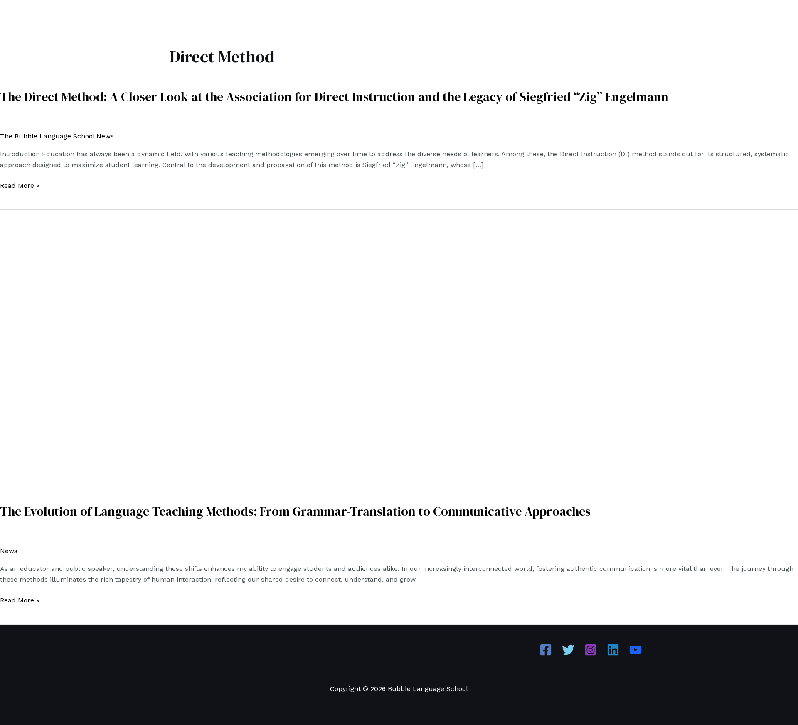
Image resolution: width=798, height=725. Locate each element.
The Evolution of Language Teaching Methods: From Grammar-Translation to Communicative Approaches (295, 511)
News (8, 551)
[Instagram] (590, 650)
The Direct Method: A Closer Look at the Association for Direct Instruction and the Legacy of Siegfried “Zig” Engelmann (334, 96)
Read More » (19, 185)
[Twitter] (568, 650)
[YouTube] (635, 650)
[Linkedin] (613, 650)
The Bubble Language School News (57, 136)
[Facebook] (545, 650)
